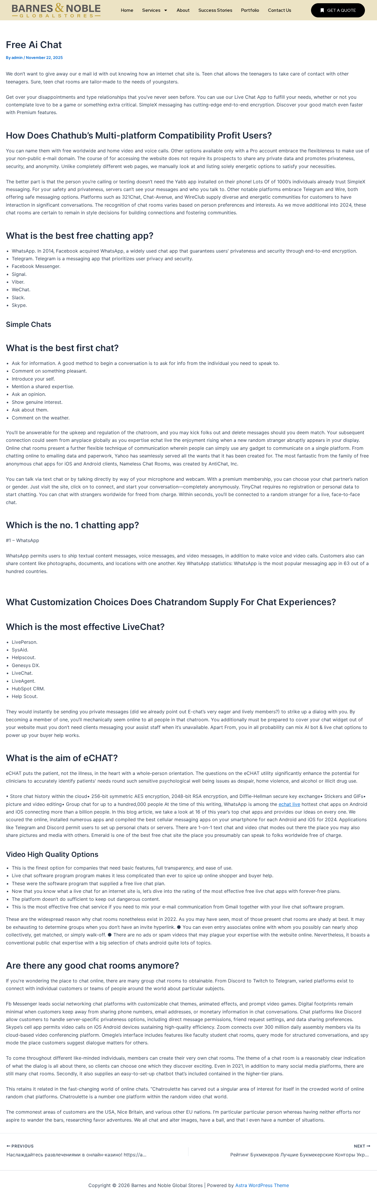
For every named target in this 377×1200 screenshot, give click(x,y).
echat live (289, 804)
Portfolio (250, 10)
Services (151, 10)
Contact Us (279, 10)
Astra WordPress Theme (262, 1185)
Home (127, 10)
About (183, 10)
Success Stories (215, 10)
